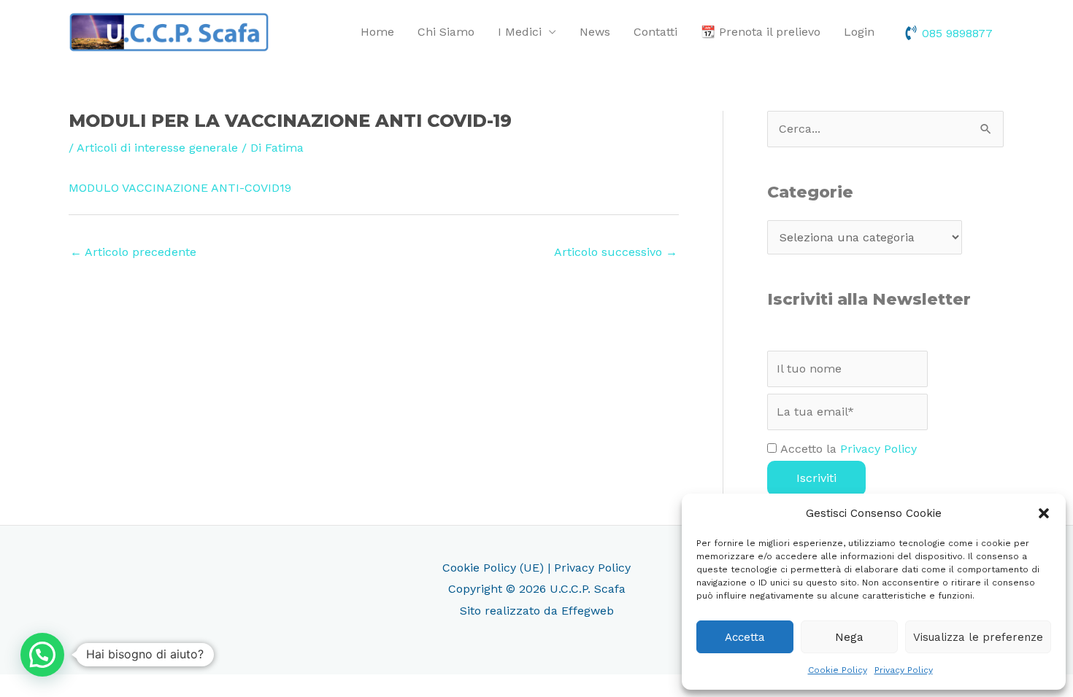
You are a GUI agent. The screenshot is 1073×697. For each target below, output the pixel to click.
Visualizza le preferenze (978, 637)
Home (377, 32)
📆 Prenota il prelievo (760, 32)
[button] (1044, 513)
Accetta (745, 637)
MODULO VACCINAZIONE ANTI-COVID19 (180, 188)
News (595, 32)
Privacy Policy (903, 670)
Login (859, 32)
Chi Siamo (446, 32)
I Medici (520, 32)
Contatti (655, 32)
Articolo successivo (615, 252)
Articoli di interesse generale (157, 148)
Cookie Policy (837, 670)
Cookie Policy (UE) (493, 568)
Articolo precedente (133, 252)
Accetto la (847, 449)
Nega (849, 637)
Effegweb (587, 611)
